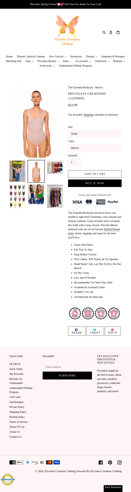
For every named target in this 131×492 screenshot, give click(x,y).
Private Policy (16, 407)
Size (70, 127)
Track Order (16, 369)
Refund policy (17, 416)
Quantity (72, 155)
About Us (14, 431)
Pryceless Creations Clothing (60, 471)
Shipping (88, 114)
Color (71, 141)
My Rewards (16, 373)
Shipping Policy (18, 411)
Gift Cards (15, 397)
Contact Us (15, 436)
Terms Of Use (17, 426)
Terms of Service (18, 421)
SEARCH (14, 364)
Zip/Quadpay (16, 402)
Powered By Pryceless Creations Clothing (99, 471)
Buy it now (95, 183)
